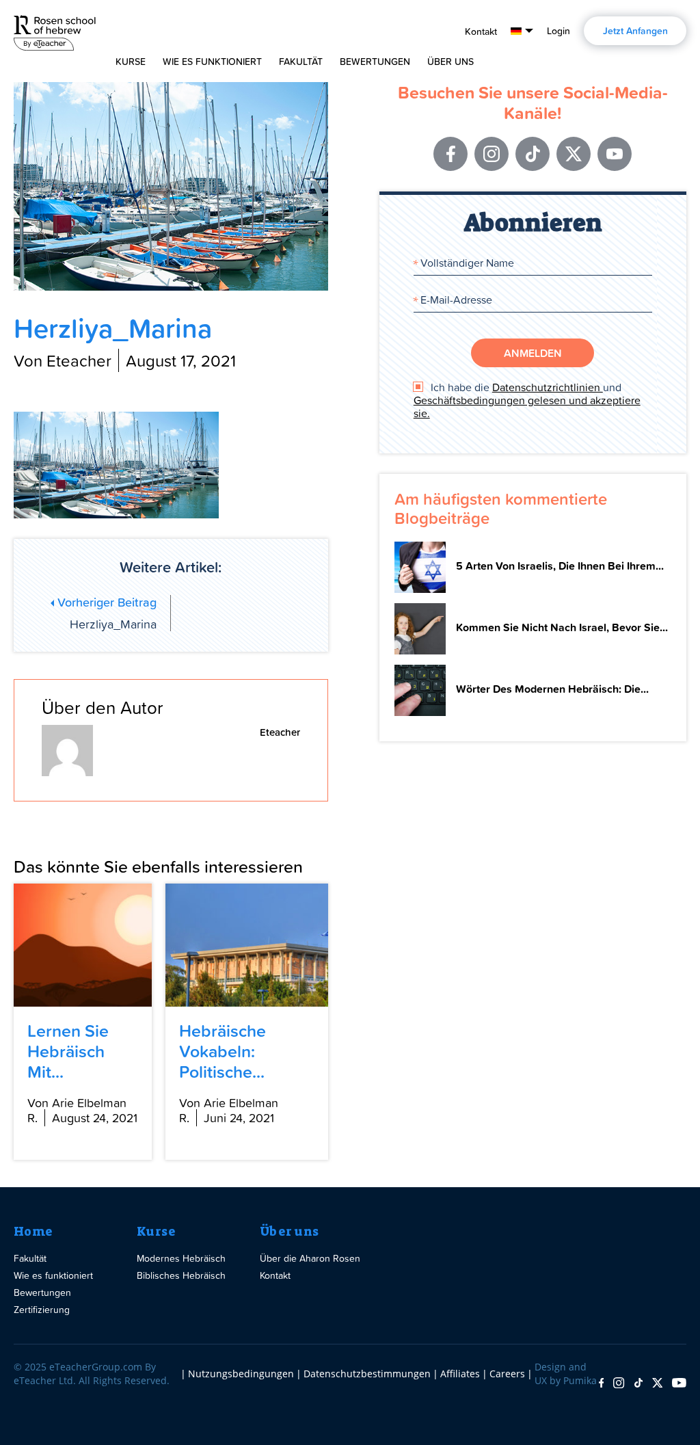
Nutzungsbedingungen (241, 1373)
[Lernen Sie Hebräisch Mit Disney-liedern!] (83, 945)
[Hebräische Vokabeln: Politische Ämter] (246, 945)
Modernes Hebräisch (181, 1257)
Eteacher (280, 732)
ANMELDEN (533, 352)
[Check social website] (601, 1383)
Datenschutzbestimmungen (367, 1373)
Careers (507, 1373)
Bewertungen (375, 61)
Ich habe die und (527, 401)
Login (558, 31)
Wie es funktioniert (212, 61)
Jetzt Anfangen (635, 31)
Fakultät (301, 61)
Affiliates (460, 1373)
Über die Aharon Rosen (310, 1257)
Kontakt (481, 31)
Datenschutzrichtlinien (547, 387)
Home (33, 1231)
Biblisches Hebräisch (181, 1275)
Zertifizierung (42, 1309)
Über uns (289, 1231)
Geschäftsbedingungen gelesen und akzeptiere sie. (527, 407)
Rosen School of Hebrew (55, 30)
